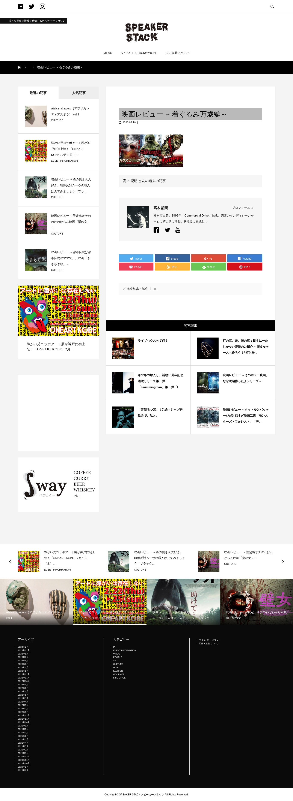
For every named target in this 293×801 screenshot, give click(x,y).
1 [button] (80, 291)
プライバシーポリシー (210, 640)
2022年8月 (23, 688)
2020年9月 (23, 767)
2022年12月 (24, 674)
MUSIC (116, 667)
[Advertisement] (58, 413)
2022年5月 (23, 698)
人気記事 (79, 93)
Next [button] (283, 561)
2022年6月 (23, 695)
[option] (70, 326)
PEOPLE (117, 657)
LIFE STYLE (119, 678)
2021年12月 (24, 715)
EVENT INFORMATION (64, 160)
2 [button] (84, 291)
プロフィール (241, 207)
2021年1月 (23, 753)
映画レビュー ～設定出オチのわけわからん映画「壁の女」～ (71, 221)
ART (115, 660)
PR (114, 647)
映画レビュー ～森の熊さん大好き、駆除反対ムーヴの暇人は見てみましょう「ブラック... (73, 558)
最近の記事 (38, 93)
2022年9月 (23, 684)
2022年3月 (23, 705)
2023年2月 (23, 667)
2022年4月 (23, 702)
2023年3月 (23, 664)
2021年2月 (23, 750)
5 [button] (95, 291)
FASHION (118, 671)
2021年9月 (23, 726)
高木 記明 (141, 288)
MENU (107, 53)
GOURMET (118, 674)
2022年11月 (24, 678)
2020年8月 (23, 770)
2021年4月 (23, 743)
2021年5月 (23, 739)
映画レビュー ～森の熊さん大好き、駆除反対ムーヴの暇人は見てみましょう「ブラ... (71, 185)
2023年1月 (23, 671)
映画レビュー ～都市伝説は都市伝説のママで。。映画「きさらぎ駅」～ (71, 258)
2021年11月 (24, 719)
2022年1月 (23, 712)
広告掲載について (178, 53)
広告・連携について (208, 643)
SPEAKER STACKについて (139, 53)
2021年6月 (23, 736)
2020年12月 (24, 756)
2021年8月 (23, 729)
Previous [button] (10, 561)
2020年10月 (24, 763)
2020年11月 (24, 760)
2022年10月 (24, 681)
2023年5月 (23, 660)
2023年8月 (23, 654)
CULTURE (57, 120)
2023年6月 (23, 657)
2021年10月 (24, 722)
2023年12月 (24, 650)
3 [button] (87, 291)
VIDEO (116, 654)
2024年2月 (23, 647)
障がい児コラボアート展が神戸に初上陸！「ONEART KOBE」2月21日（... (70, 149)
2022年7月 (23, 691)
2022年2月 (23, 708)
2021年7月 (23, 732)
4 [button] (91, 291)
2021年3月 (23, 746)
